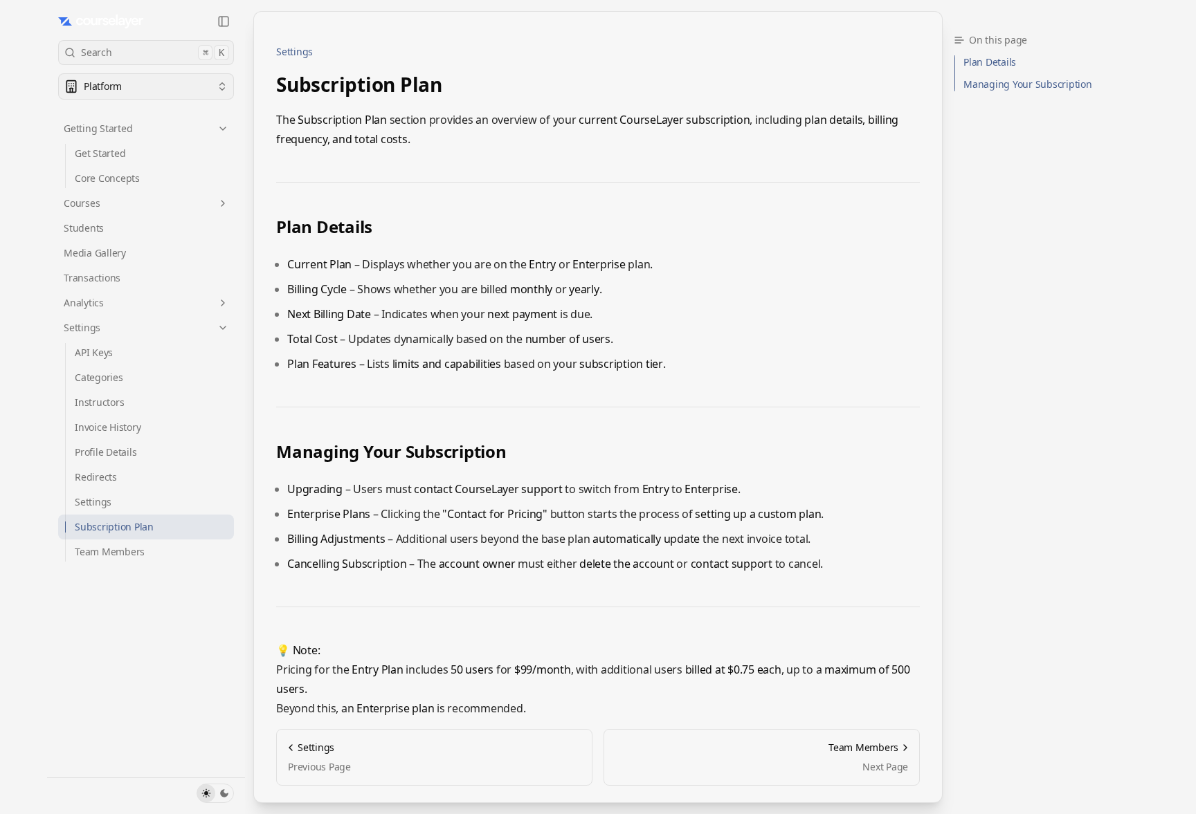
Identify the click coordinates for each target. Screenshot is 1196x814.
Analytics (84, 302)
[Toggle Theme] (215, 793)
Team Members (110, 551)
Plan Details (324, 227)
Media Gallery (95, 252)
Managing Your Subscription (391, 452)
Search (152, 52)
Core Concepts (107, 178)
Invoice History (108, 427)
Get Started (100, 153)
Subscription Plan (114, 526)
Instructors (99, 402)
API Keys (94, 352)
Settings (82, 327)
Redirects (96, 476)
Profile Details (105, 452)
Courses (82, 203)
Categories (99, 377)
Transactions (92, 277)
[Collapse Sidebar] (223, 21)
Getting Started (98, 128)
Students (84, 227)
